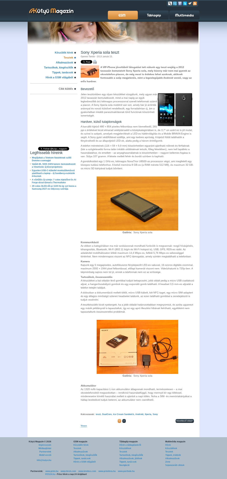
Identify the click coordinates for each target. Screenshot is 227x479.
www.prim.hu (51, 471)
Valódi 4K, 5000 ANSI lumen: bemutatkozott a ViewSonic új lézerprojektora (54, 165)
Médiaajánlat (44, 448)
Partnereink (45, 451)
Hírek (168, 445)
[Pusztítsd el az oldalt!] (190, 3)
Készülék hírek (64, 52)
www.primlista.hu (107, 471)
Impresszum (45, 445)
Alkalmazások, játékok (130, 458)
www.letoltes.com (87, 471)
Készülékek (125, 448)
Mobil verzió (45, 455)
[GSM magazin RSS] (195, 3)
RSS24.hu (50, 474)
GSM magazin (80, 441)
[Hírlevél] (175, 3)
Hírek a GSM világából (59, 77)
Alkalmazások (64, 62)
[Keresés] (170, 3)
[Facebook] (180, 3)
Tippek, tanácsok (62, 72)
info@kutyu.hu (44, 460)
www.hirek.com (68, 471)
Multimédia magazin (175, 441)
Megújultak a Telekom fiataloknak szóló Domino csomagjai (51, 159)
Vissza (84, 426)
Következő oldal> (184, 421)
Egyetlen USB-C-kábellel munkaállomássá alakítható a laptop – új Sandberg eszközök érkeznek (53, 173)
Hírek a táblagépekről (130, 445)
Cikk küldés (66, 88)
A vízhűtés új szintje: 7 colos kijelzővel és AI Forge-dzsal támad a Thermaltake (54, 181)
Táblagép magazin (128, 441)
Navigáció (124, 465)
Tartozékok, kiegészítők (58, 67)
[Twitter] (185, 3)
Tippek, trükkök (173, 455)
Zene (167, 462)
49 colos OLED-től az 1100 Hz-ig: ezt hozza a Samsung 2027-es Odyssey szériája (54, 187)
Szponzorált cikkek (174, 465)
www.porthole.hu (126, 471)
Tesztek (68, 57)
